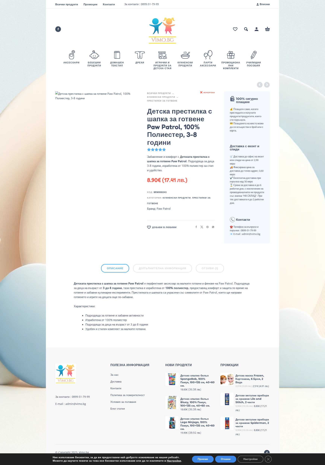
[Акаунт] (256, 29)
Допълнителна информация (162, 268)
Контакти (109, 4)
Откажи (226, 459)
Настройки (174, 461)
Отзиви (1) (210, 268)
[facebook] (58, 29)
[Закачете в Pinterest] (206, 226)
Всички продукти (66, 4)
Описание (115, 268)
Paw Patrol (164, 208)
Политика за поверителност (127, 395)
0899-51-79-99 (149, 4)
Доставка (115, 381)
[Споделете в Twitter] (201, 226)
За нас (114, 374)
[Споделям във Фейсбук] (195, 226)
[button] (246, 29)
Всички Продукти (159, 93)
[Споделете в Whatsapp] (212, 226)
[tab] (115, 269)
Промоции (90, 4)
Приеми (203, 459)
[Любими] (235, 29)
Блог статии (117, 408)
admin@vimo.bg (75, 404)
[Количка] (267, 29)
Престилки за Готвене (162, 100)
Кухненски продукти (161, 97)
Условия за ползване (123, 402)
